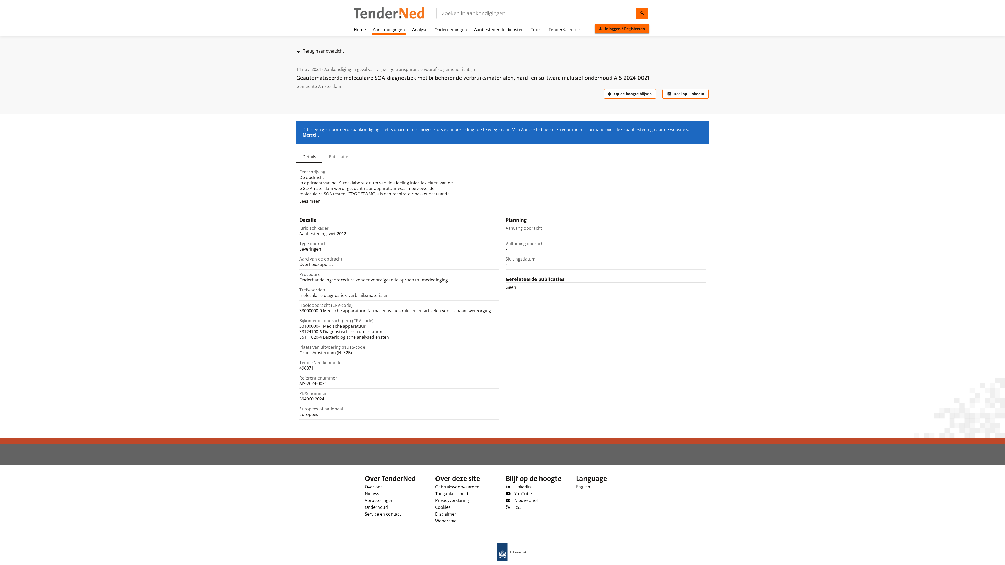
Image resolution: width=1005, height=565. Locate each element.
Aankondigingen (389, 29)
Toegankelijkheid (451, 493)
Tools (536, 29)
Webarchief (446, 521)
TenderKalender (564, 29)
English (583, 487)
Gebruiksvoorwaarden (457, 487)
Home (360, 29)
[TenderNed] (389, 18)
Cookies (443, 507)
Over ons (374, 487)
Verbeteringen (379, 500)
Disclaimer (445, 514)
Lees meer (309, 201)
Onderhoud (376, 507)
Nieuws (372, 493)
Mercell (310, 135)
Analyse (419, 29)
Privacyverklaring (452, 500)
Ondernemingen (450, 29)
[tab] (309, 156)
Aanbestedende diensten (499, 29)
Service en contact (383, 514)
